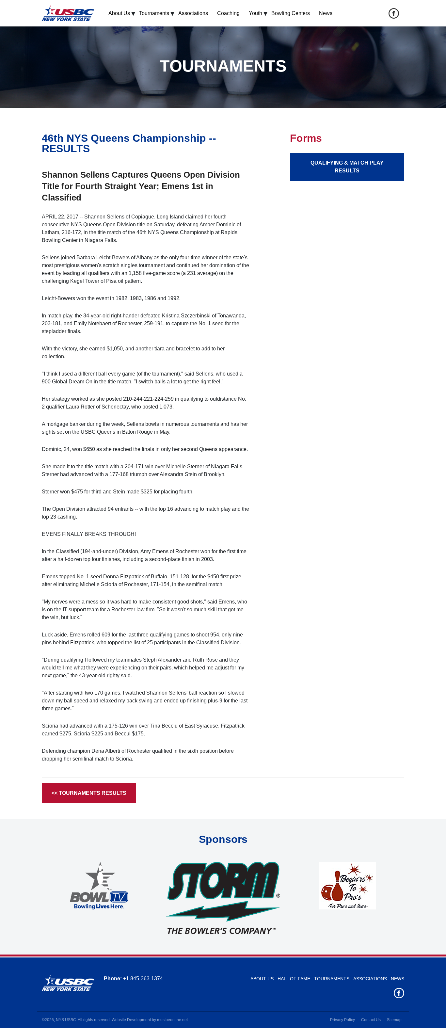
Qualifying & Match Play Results (347, 166)
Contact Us (371, 1020)
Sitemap (394, 1020)
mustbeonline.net (172, 1020)
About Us (119, 13)
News (325, 13)
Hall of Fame (294, 978)
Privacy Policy (342, 1020)
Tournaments (154, 13)
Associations (193, 13)
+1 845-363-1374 (143, 978)
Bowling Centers (290, 13)
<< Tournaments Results (89, 793)
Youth (255, 13)
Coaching (228, 13)
